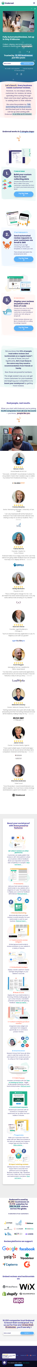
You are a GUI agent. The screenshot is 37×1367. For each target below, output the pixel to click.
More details (26, 1363)
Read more (31, 477)
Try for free (27, 63)
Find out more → (22, 863)
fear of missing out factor (19, 1081)
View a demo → (18, 1145)
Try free (26, 1333)
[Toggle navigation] (34, 3)
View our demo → (22, 1003)
